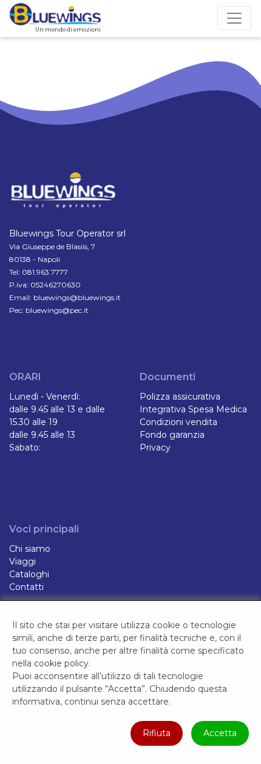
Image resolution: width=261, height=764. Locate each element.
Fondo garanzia (172, 434)
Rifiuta (157, 733)
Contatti (26, 586)
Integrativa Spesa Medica (193, 409)
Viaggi (22, 561)
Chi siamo (29, 548)
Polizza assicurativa (180, 396)
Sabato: (25, 447)
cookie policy (61, 663)
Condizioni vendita (178, 422)
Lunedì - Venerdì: (44, 396)
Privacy (155, 447)
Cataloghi (29, 574)
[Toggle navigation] (234, 18)
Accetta (220, 733)
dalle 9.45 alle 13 (42, 434)
